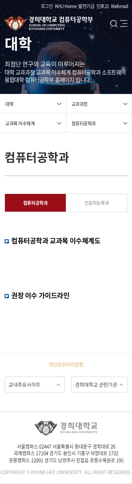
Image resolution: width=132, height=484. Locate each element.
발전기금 (86, 5)
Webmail (119, 5)
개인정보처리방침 (66, 364)
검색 (114, 23)
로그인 (47, 5)
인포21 (102, 5)
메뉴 (123, 23)
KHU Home (66, 5)
